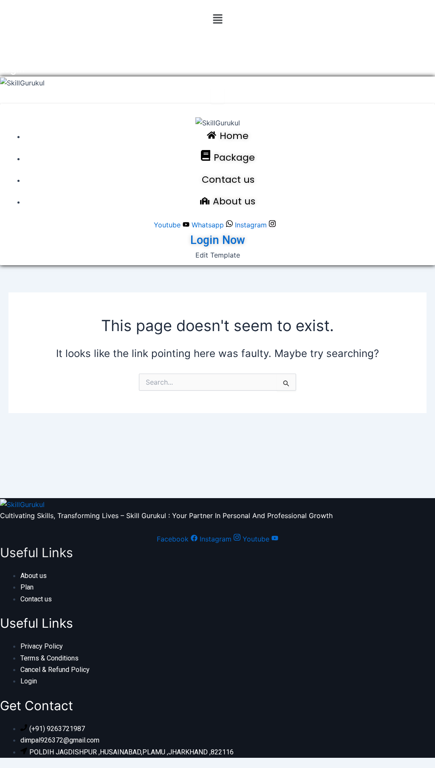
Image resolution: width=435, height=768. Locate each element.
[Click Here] (217, 96)
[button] (217, 19)
